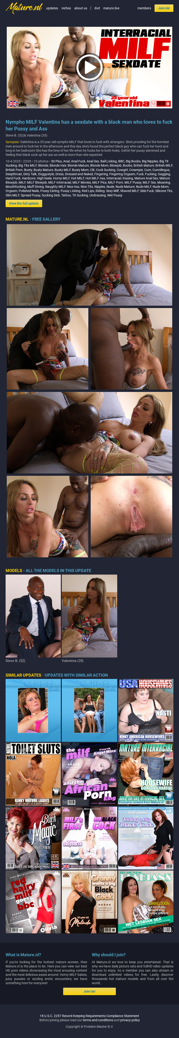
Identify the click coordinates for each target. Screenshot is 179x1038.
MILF (22, 182)
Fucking (150, 174)
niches (66, 8)
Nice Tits (87, 186)
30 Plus (56, 161)
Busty (28, 170)
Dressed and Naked (79, 174)
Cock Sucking (105, 170)
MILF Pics (99, 182)
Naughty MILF (55, 186)
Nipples (99, 186)
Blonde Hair (58, 165)
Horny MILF (61, 178)
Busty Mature (43, 170)
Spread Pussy (30, 195)
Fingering (101, 174)
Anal (66, 161)
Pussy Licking (70, 191)
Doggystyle (46, 174)
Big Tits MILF (27, 165)
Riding (100, 191)
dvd (97, 8)
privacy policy (130, 1020)
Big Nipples (150, 161)
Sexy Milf (112, 191)
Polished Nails (29, 191)
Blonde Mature (78, 165)
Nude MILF (143, 186)
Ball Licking (108, 161)
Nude (110, 186)
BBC (121, 161)
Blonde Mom (99, 165)
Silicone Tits (163, 191)
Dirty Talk (30, 174)
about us (80, 8)
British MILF (163, 165)
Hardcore (28, 178)
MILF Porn (115, 182)
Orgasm (11, 191)
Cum (147, 170)
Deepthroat (14, 174)
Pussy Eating (49, 191)
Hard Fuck (13, 178)
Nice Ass (73, 186)
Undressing (98, 195)
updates (52, 8)
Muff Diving (35, 186)
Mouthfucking (16, 186)
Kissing (128, 178)
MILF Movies (81, 182)
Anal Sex (93, 161)
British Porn (14, 170)
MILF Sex (149, 182)
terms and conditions (98, 1020)
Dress (59, 174)
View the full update (24, 203)
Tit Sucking (80, 195)
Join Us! (164, 8)
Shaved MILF (129, 191)
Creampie (136, 170)
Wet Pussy (114, 195)
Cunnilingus (160, 170)
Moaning (163, 182)
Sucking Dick (51, 195)
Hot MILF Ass (95, 178)
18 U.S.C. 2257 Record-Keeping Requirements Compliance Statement (89, 1016)
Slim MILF (12, 195)
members (144, 8)
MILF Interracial (59, 182)
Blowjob (115, 165)
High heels (44, 178)
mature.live (111, 8)
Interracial (114, 178)
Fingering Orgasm (122, 174)
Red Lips (88, 191)
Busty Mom (80, 170)
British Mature (144, 165)
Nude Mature (125, 186)
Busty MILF (63, 170)
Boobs (127, 165)
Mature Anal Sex (146, 178)
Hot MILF (77, 178)
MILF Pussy (132, 182)
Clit (92, 170)
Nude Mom (161, 186)
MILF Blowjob (37, 182)
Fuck (140, 174)
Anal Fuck (78, 161)
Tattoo (66, 195)
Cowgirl (122, 170)
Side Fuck (147, 191)
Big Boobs (133, 161)
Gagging (164, 174)
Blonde (43, 165)
